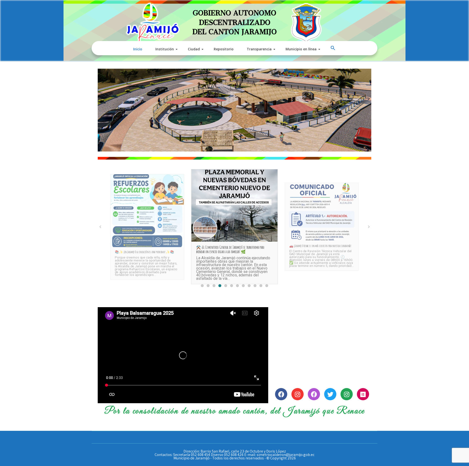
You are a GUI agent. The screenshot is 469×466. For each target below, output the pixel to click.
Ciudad (194, 49)
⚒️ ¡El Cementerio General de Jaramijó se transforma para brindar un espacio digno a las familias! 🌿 (230, 249)
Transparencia (259, 49)
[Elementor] (363, 394)
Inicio (137, 49)
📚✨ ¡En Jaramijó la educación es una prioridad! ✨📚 (144, 252)
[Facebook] (281, 394)
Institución (164, 49)
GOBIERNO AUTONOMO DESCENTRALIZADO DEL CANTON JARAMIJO (234, 20)
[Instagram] (297, 394)
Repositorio (224, 49)
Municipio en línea (301, 49)
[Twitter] (330, 394)
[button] (333, 48)
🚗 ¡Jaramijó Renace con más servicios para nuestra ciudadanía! (320, 246)
